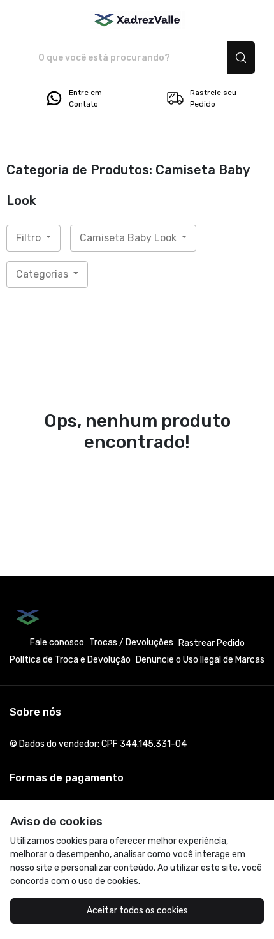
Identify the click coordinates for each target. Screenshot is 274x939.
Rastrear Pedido (211, 643)
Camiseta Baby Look (129, 238)
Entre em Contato (85, 98)
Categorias (43, 274)
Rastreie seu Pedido (213, 98)
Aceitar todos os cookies (137, 910)
